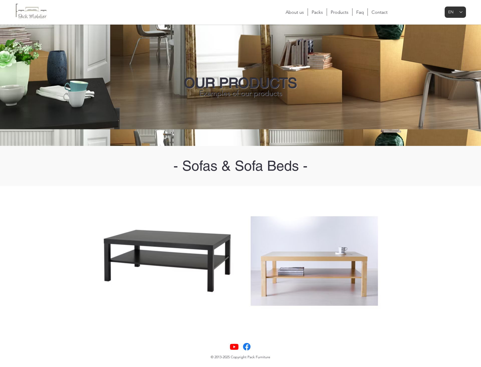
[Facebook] (247, 347)
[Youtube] (234, 347)
